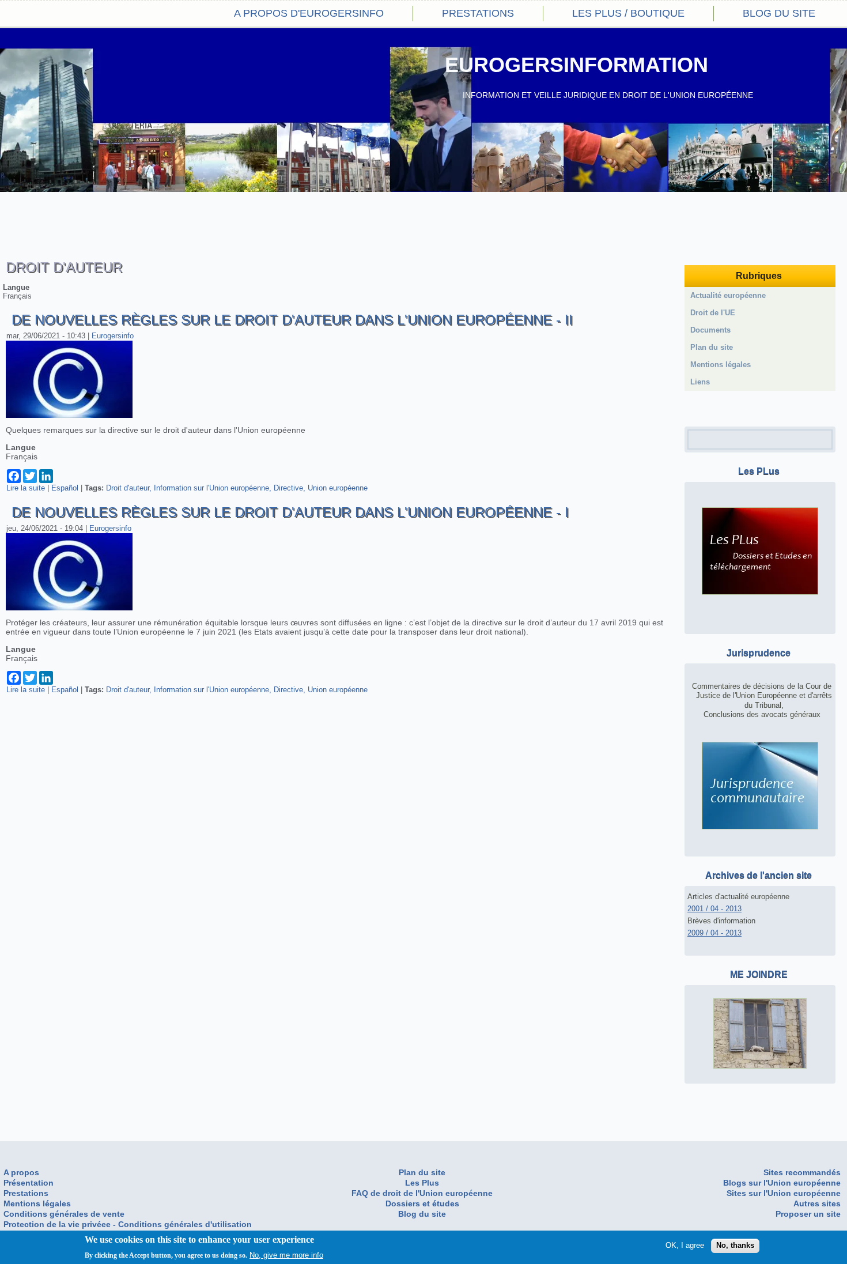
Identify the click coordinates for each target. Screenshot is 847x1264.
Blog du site (779, 13)
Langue (16, 287)
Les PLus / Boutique (628, 13)
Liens (700, 382)
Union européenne (338, 488)
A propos (21, 1172)
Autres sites (817, 1203)
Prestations (478, 13)
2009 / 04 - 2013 (714, 933)
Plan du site (711, 347)
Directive (288, 488)
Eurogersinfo (113, 335)
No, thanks (735, 1245)
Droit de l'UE (712, 312)
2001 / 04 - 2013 (714, 908)
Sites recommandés (802, 1172)
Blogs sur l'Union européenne (782, 1182)
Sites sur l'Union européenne (784, 1193)
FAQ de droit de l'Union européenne (422, 1193)
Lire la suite (25, 488)
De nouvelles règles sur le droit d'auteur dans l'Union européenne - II (292, 319)
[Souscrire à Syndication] (694, 408)
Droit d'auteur (127, 488)
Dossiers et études (422, 1203)
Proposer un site (808, 1213)
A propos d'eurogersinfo (309, 13)
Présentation (28, 1182)
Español (64, 488)
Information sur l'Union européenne (211, 488)
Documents (710, 330)
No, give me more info (286, 1254)
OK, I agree (685, 1245)
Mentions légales (720, 364)
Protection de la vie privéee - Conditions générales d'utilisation (127, 1224)
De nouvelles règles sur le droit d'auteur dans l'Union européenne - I (290, 512)
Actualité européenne (728, 295)
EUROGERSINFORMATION (576, 65)
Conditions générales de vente (63, 1213)
